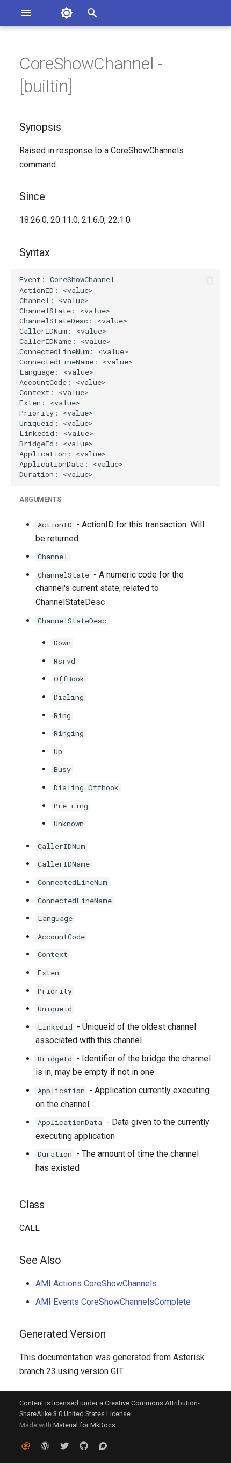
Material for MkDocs (84, 1425)
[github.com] (83, 1445)
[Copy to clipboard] (209, 279)
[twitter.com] (64, 1445)
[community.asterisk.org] (103, 1445)
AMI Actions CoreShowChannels (96, 1283)
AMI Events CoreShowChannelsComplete (113, 1302)
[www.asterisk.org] (25, 1445)
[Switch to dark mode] (66, 13)
